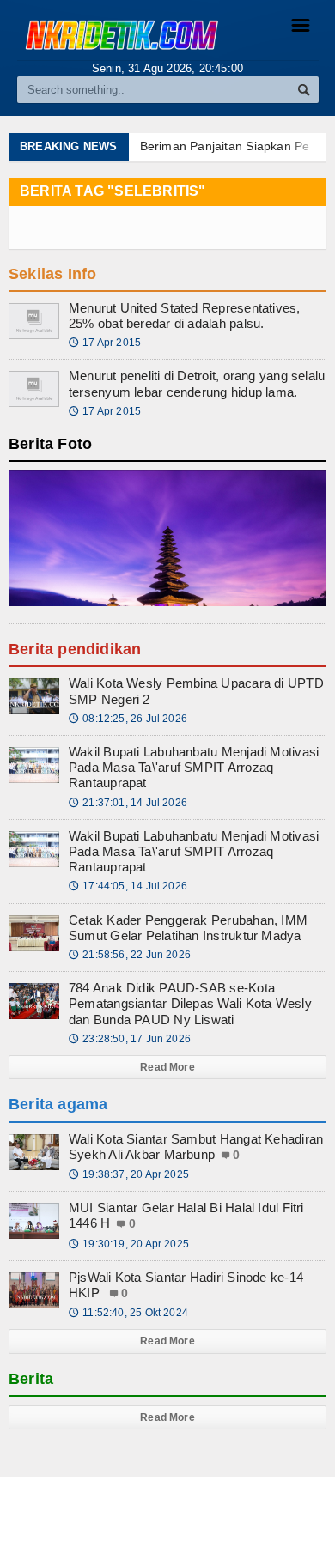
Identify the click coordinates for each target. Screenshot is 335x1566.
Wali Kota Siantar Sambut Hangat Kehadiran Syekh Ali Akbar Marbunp (196, 1147)
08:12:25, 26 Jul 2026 (128, 719)
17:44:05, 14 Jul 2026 (128, 886)
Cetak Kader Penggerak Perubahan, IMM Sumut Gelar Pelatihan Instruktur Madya (188, 928)
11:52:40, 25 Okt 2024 (128, 1313)
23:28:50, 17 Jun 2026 (130, 1039)
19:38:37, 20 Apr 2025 (129, 1174)
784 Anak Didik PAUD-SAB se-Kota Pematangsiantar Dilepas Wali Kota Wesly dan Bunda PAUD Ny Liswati (190, 1003)
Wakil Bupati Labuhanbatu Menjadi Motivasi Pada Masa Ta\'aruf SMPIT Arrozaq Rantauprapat (194, 767)
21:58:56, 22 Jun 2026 (130, 955)
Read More (167, 1067)
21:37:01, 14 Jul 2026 (128, 803)
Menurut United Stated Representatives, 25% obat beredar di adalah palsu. (185, 315)
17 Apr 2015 (105, 343)
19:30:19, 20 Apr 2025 (129, 1244)
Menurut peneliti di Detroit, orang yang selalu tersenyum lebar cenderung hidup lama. (197, 383)
